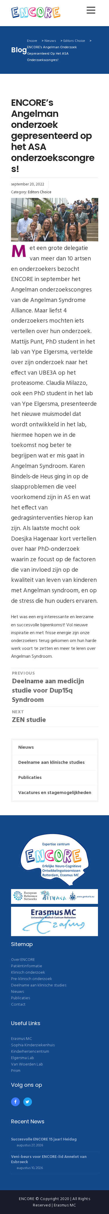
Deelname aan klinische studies (51, 762)
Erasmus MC (21, 1039)
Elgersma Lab (22, 1058)
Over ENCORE (23, 959)
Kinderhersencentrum (30, 1051)
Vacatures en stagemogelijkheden (54, 793)
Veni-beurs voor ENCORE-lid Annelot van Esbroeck (49, 1159)
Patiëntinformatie (26, 966)
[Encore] (36, 13)
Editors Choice (39, 192)
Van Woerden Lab (27, 1064)
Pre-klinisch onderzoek (31, 979)
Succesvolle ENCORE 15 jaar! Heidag (44, 1139)
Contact (18, 1004)
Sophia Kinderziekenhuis (33, 1045)
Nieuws (26, 747)
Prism (15, 1071)
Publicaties (30, 778)
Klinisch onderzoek (28, 972)
